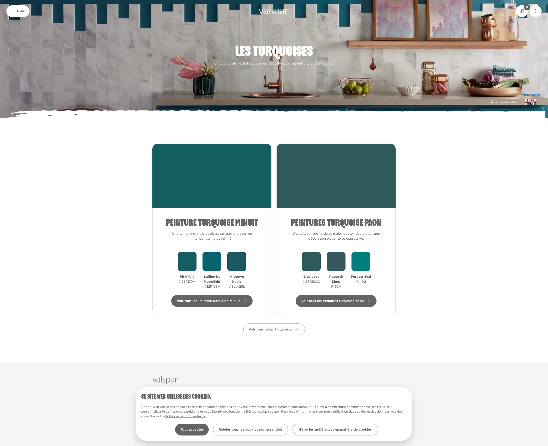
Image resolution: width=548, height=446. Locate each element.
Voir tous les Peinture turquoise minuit (208, 301)
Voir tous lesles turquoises (270, 329)
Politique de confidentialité (185, 416)
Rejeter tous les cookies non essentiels (251, 429)
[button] (18, 11)
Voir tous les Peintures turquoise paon (332, 301)
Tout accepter (192, 429)
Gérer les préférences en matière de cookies (335, 429)
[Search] (536, 11)
